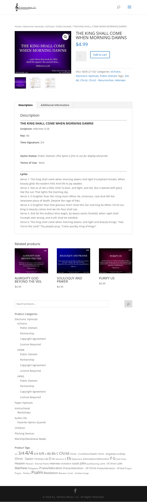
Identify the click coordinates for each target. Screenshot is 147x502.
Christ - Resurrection (101, 80)
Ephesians (77, 458)
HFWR (20, 350)
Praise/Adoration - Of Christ (79, 468)
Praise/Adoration (50, 468)
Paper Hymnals (24, 402)
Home (18, 26)
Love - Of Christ (108, 463)
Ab (77, 80)
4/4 (29, 452)
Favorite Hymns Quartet (31, 422)
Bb (54, 453)
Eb (69, 458)
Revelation (51, 473)
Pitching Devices (24, 433)
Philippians (33, 468)
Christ (83, 80)
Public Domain (64, 26)
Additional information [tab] (55, 105)
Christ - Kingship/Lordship (111, 453)
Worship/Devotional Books (30, 439)
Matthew (21, 468)
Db (53, 458)
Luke (119, 463)
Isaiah (75, 463)
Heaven (20, 463)
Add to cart (100, 54)
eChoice (50, 26)
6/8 (41, 453)
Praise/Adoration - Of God (110, 468)
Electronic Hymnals (33, 26)
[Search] (128, 303)
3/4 (127, 76)
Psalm (37, 472)
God (118, 458)
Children (20, 428)
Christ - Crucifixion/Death (83, 453)
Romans (63, 473)
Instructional (22, 408)
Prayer (128, 468)
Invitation (66, 463)
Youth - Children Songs (78, 473)
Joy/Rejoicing (93, 463)
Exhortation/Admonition (96, 458)
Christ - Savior (24, 459)
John (83, 463)
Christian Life (41, 458)
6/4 (36, 454)
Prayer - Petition (23, 473)
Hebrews (120, 80)
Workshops (24, 412)
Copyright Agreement (33, 338)
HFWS (20, 376)
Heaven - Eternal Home (37, 463)
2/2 (16, 454)
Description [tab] (25, 105)
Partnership (27, 333)
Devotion (60, 459)
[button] (65, 37)
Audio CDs (21, 418)
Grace (123, 459)
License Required (30, 344)
